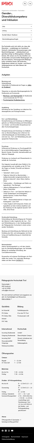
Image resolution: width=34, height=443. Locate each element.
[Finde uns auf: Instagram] (9, 431)
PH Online (5, 313)
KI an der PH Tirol (23, 313)
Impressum (25, 437)
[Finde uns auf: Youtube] (12, 430)
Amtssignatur (6, 437)
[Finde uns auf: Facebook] (2, 431)
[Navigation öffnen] (30, 4)
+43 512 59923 (6, 288)
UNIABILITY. (19, 260)
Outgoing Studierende (8, 335)
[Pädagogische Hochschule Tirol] (12, 3)
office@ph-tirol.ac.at (8, 290)
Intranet (4, 318)
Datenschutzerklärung (8, 439)
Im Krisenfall (5, 310)
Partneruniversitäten (8, 346)
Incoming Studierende (8, 333)
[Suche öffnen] (25, 4)
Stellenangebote (22, 343)
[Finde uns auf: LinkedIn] (6, 431)
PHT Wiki (4, 321)
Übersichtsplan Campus (25, 335)
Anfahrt (20, 333)
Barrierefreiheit (15, 437)
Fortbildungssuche (23, 310)
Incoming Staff (6, 338)
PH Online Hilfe (6, 316)
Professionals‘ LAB (23, 316)
